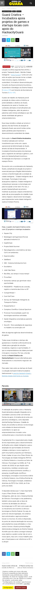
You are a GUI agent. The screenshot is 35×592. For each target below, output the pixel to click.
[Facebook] (4, 40)
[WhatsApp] (13, 40)
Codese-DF (6, 90)
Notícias (19, 11)
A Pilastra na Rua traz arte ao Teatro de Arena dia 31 (25, 568)
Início (3, 8)
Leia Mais (27, 584)
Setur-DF (11, 93)
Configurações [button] (8, 587)
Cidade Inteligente (11, 8)
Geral (14, 11)
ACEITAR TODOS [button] (21, 587)
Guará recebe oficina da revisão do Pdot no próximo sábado (9, 568)
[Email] (17, 40)
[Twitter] (8, 40)
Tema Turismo (16, 75)
